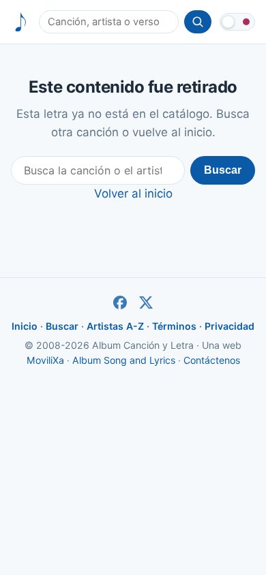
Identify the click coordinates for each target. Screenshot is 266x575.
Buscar (222, 170)
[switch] (237, 22)
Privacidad (229, 326)
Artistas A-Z (115, 326)
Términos (174, 326)
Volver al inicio (133, 193)
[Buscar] (197, 21)
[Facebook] (120, 302)
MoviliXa (45, 360)
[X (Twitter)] (146, 302)
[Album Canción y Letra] (21, 22)
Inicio (25, 326)
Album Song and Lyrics (123, 360)
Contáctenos (211, 360)
